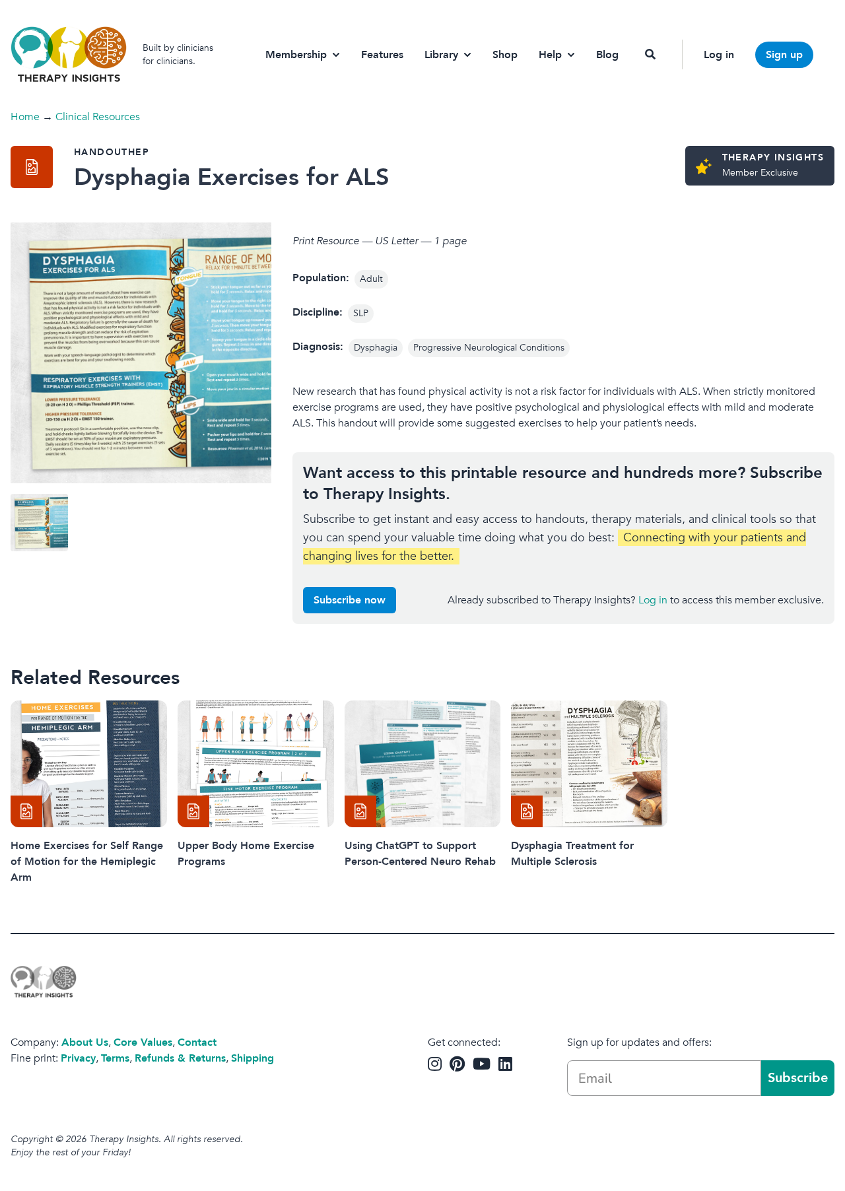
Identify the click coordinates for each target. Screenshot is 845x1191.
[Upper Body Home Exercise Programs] (256, 763)
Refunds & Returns (180, 1058)
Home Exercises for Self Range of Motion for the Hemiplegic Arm (87, 861)
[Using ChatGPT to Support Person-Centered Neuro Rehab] (423, 763)
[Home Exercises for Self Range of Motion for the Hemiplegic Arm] (89, 763)
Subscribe (798, 1078)
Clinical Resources (97, 117)
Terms (115, 1058)
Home (25, 117)
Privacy (78, 1058)
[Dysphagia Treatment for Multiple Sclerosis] (589, 763)
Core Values (143, 1042)
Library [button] (441, 55)
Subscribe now (350, 600)
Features (382, 55)
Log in (719, 55)
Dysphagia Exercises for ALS (231, 177)
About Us (84, 1042)
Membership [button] (296, 55)
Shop (505, 55)
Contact (197, 1042)
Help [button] (550, 55)
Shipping (252, 1058)
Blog (607, 55)
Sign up (784, 55)
